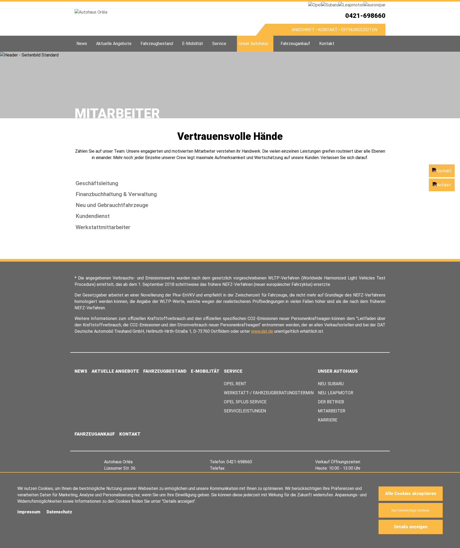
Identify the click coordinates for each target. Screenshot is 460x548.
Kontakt (326, 43)
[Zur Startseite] (165, 12)
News (81, 43)
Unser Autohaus (253, 43)
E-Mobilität (192, 43)
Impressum (28, 511)
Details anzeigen (410, 526)
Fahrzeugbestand (157, 43)
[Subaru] (329, 4)
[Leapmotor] (350, 4)
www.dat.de (262, 331)
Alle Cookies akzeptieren (410, 493)
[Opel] (314, 4)
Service (219, 43)
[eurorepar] (374, 4)
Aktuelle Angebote (114, 43)
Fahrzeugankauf (295, 43)
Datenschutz (59, 511)
